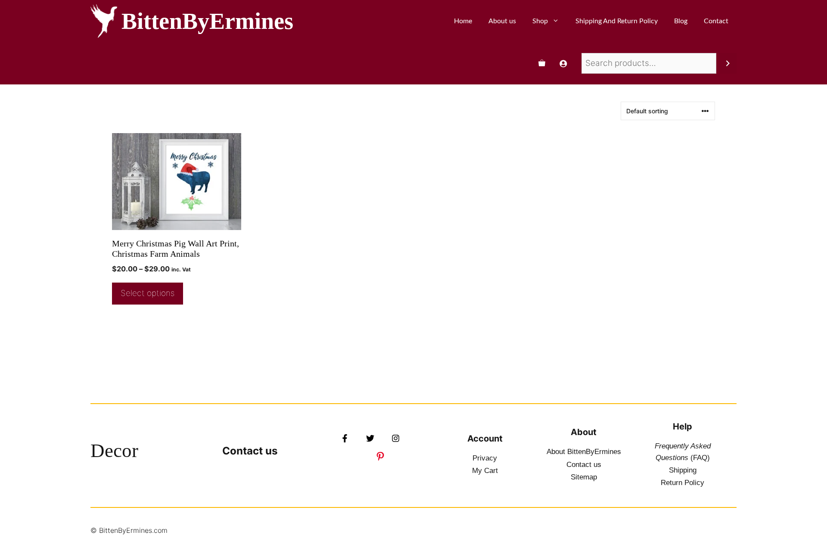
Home (463, 21)
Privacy (485, 458)
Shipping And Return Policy (616, 21)
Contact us (249, 451)
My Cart (485, 471)
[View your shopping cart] (541, 63)
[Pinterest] (380, 456)
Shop (540, 21)
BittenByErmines (207, 21)
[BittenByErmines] (103, 21)
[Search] (728, 63)
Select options (147, 293)
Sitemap (584, 477)
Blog (680, 21)
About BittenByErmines (584, 452)
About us (502, 21)
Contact (716, 21)
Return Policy (682, 483)
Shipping (682, 470)
